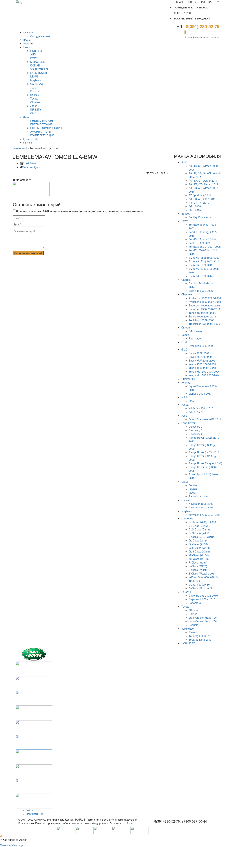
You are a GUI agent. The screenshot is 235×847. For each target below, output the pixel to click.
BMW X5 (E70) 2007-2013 (204, 261)
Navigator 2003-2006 (201, 507)
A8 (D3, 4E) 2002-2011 (202, 199)
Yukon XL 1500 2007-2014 (204, 375)
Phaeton (193, 632)
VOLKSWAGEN (39, 69)
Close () (5, 845)
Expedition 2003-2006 (201, 346)
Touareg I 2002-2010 (201, 636)
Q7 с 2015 (195, 210)
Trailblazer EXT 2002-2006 (204, 324)
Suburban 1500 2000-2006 (204, 305)
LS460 (192, 492)
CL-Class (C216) (198, 526)
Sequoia (193, 625)
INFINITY (35, 109)
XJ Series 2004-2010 (201, 408)
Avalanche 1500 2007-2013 (205, 302)
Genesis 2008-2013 (200, 393)
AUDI (33, 54)
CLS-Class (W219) (199, 533)
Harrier (193, 614)
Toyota (34, 98)
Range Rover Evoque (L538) (205, 463)
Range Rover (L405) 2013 (204, 452)
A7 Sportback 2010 (200, 195)
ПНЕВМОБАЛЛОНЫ (42, 120)
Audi (184, 162)
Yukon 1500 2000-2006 (202, 364)
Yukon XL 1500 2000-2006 (204, 371)
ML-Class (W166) (199, 559)
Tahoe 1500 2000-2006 (202, 313)
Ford (184, 342)
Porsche (35, 91)
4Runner (194, 610)
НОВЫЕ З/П (37, 51)
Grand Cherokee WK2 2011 (205, 419)
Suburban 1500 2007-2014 (204, 309)
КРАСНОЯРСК (34, 814)
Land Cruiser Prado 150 (203, 621)
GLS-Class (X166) (199, 551)
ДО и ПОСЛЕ (31, 139)
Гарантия (28, 43)
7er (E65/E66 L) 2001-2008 (205, 246)
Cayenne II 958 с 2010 (202, 599)
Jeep (33, 87)
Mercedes (187, 518)
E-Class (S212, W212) (202, 537)
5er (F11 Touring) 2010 (202, 239)
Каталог (27, 47)
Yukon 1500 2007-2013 (202, 368)
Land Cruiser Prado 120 (203, 617)
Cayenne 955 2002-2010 (203, 595)
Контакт (27, 142)
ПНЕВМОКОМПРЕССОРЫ (46, 128)
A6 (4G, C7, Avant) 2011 (203, 180)
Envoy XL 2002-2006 (201, 357)
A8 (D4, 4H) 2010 (199, 202)
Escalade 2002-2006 (201, 290)
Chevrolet (35, 102)
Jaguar (34, 106)
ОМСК (29, 810)
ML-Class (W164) (199, 555)
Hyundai (186, 382)
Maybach (35, 80)
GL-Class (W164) (199, 540)
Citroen (185, 327)
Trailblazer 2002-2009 (201, 320)
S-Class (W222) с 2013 (202, 573)
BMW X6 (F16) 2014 (201, 276)
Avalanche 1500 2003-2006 (205, 298)
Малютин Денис (31, 167)
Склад (26, 117)
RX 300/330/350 (198, 496)
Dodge (185, 335)
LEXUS (34, 76)
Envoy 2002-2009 (199, 353)
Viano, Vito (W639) (200, 584)
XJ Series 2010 (197, 412)
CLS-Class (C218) (199, 529)
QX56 (192, 401)
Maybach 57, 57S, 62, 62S (204, 514)
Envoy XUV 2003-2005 (202, 360)
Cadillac (186, 279)
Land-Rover (188, 423)
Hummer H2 (188, 379)
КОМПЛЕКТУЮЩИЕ (42, 135)
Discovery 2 (195, 426)
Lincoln (185, 500)
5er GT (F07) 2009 (200, 243)
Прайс (26, 39)
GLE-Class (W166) (200, 548)
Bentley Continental (200, 217)
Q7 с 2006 (195, 206)
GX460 (193, 485)
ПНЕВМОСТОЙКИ (41, 124)
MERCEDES (37, 62)
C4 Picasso (195, 331)
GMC (33, 113)
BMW (33, 58)
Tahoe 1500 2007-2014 (202, 316)
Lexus (184, 481)
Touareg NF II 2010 (200, 639)
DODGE (35, 65)
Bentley (34, 95)
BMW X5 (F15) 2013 (201, 265)
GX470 (193, 489)
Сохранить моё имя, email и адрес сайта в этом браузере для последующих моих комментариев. (79, 211)
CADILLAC (36, 84)
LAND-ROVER (38, 73)
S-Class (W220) (198, 566)
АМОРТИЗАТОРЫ (40, 131)
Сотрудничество (40, 36)
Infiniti (184, 397)
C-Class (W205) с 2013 (202, 522)
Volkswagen (188, 628)
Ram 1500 (195, 338)
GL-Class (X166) (198, 544)
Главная (28, 32)
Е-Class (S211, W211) (202, 588)
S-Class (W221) (198, 570)
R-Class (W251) (198, 562)
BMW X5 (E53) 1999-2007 (204, 257)
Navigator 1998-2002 (201, 503)
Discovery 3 (195, 430)
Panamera (195, 603)
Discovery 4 (195, 434)
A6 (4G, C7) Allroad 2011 (203, 184)
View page (17, 845)
